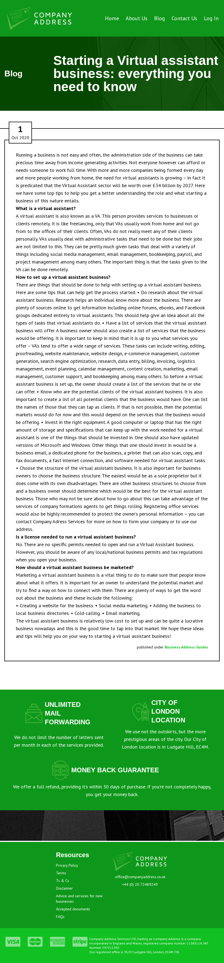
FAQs (60, 916)
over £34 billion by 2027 (167, 185)
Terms (61, 873)
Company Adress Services (59, 521)
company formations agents (69, 506)
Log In (211, 18)
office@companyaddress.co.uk (140, 876)
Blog (159, 18)
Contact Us (184, 18)
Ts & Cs (62, 880)
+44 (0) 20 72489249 (140, 884)
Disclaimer (64, 888)
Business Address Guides (186, 647)
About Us (137, 18)
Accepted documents (73, 909)
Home (112, 18)
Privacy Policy (67, 865)
